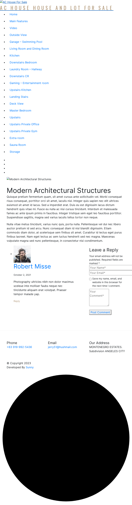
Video (13, 28)
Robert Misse (32, 266)
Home (13, 14)
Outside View (18, 35)
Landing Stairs (19, 96)
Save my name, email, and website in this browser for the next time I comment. (107, 282)
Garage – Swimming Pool (26, 41)
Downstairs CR (19, 76)
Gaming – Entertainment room (29, 83)
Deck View (17, 103)
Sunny (30, 367)
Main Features (19, 21)
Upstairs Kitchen (20, 90)
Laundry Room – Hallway (26, 69)
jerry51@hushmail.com (62, 347)
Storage (15, 151)
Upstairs (15, 117)
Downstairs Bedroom (23, 62)
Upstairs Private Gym (23, 131)
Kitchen (14, 55)
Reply (17, 301)
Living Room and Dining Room (29, 48)
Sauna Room (18, 145)
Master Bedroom (20, 110)
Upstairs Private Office (24, 124)
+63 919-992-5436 (19, 347)
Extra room (17, 138)
